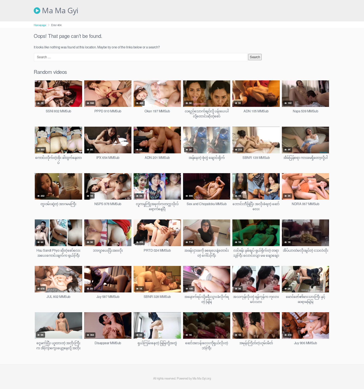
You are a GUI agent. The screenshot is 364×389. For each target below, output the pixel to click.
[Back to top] (352, 375)
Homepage (40, 25)
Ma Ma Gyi (59, 10)
